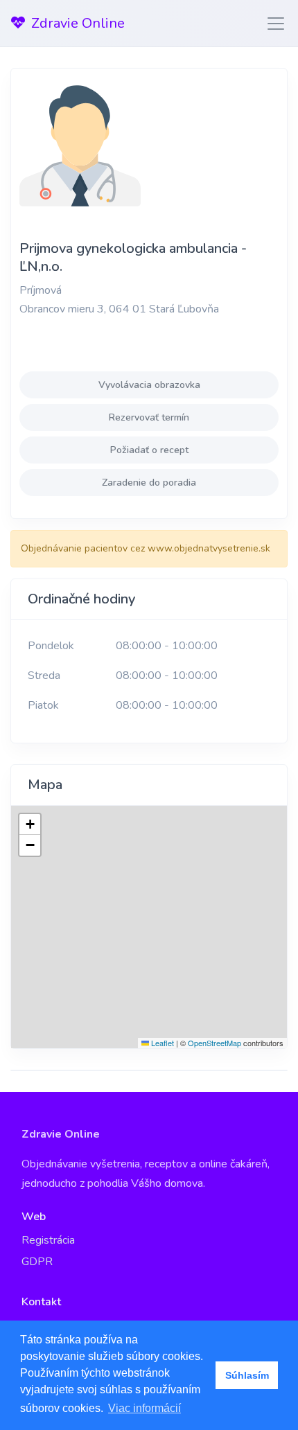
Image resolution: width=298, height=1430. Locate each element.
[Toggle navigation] (271, 23)
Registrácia (48, 1240)
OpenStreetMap (214, 1042)
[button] (29, 824)
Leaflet (161, 1042)
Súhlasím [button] (247, 1375)
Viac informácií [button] (144, 1408)
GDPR (37, 1261)
